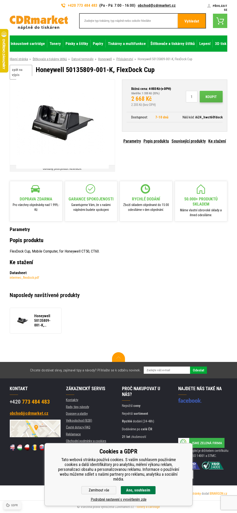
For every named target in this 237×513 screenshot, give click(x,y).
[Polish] (26, 447)
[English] (12, 447)
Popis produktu (156, 141)
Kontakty (72, 400)
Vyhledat (191, 21)
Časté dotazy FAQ (78, 427)
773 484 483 (30, 402)
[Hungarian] (19, 447)
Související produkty (189, 141)
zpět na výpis (17, 72)
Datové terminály (83, 59)
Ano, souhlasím (138, 490)
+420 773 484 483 (82, 5)
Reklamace (73, 434)
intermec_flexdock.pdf (24, 277)
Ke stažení (217, 141)
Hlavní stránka (19, 59)
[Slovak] (41, 447)
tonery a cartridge (148, 507)
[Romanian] (33, 447)
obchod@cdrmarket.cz (157, 5)
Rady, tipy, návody (77, 407)
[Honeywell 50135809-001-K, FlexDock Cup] (62, 122)
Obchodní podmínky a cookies (86, 441)
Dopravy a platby (77, 414)
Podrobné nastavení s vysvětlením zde (119, 499)
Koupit (211, 97)
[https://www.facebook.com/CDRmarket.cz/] (190, 400)
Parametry (132, 141)
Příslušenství (124, 59)
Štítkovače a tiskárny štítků (50, 59)
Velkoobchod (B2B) (79, 420)
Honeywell (105, 59)
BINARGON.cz (218, 493)
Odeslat (198, 370)
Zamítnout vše (99, 490)
